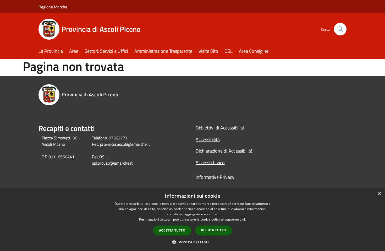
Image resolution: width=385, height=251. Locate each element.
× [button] (379, 194)
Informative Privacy (215, 177)
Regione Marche (52, 7)
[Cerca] (340, 29)
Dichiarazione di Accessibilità (224, 150)
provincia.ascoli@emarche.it (125, 144)
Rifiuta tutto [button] (213, 230)
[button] (192, 242)
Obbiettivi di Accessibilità (220, 127)
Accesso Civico (210, 162)
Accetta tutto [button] (172, 230)
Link (243, 219)
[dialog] (192, 219)
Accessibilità (208, 139)
